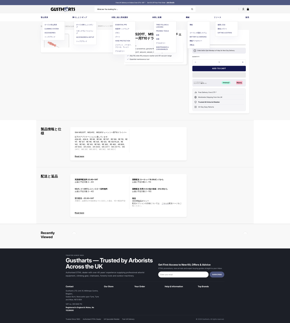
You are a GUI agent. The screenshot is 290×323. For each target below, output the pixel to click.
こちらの (165, 203)
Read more (79, 156)
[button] (243, 9)
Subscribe (217, 274)
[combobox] (145, 9)
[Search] (192, 9)
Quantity (196, 56)
